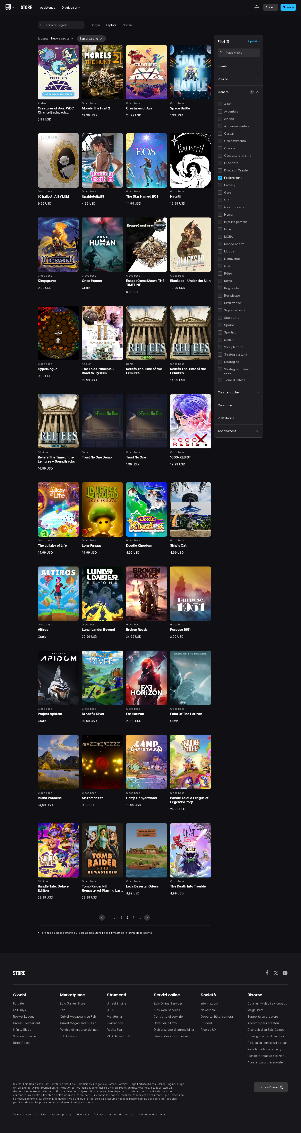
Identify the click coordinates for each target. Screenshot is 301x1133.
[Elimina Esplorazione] (101, 38)
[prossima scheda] (147, 918)
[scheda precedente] (102, 918)
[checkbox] (220, 104)
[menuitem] (95, 25)
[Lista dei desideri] (74, 49)
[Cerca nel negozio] (41, 25)
